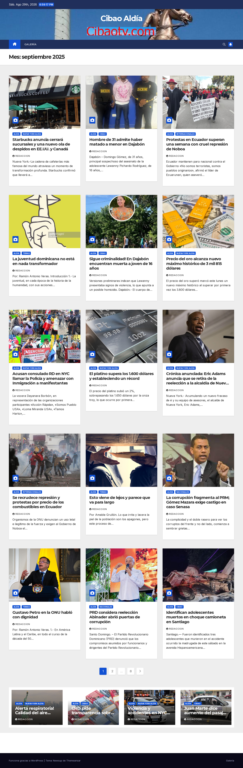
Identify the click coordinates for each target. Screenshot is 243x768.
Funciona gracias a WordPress (26, 760)
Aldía (16, 134)
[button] (224, 44)
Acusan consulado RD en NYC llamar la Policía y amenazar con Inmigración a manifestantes (42, 378)
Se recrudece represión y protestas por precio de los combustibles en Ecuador (38, 502)
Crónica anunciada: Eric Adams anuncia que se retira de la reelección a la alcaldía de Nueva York (197, 380)
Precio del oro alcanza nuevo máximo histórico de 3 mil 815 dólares (194, 263)
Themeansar (73, 760)
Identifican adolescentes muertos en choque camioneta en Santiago (196, 617)
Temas (26, 253)
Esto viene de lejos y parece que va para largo (119, 500)
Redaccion (22, 156)
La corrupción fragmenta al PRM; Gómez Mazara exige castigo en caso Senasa (197, 502)
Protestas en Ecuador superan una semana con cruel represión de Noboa (197, 144)
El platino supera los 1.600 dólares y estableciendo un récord (121, 376)
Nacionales (182, 492)
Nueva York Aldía (32, 134)
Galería (30, 44)
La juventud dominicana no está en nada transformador (43, 261)
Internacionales (185, 134)
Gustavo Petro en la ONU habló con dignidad (42, 614)
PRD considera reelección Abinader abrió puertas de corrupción (114, 617)
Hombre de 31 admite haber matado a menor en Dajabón (117, 142)
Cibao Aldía (121, 18)
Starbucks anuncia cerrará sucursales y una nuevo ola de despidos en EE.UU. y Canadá (41, 144)
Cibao (103, 134)
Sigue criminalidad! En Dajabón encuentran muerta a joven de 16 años (120, 263)
